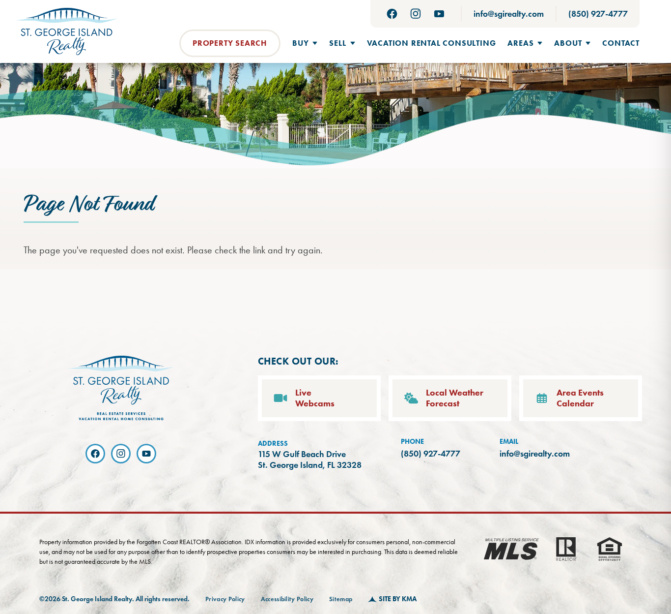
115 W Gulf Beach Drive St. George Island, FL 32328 (310, 460)
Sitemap (340, 599)
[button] (304, 43)
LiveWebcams (315, 398)
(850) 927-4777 (598, 13)
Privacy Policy (225, 599)
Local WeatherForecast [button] (454, 398)
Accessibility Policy (287, 599)
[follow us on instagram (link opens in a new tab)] (415, 14)
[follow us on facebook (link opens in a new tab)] (392, 14)
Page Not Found (88, 205)
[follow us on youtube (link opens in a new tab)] (439, 14)
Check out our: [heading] (298, 361)
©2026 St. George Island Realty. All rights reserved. (114, 599)
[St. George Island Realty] (66, 31)
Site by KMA (398, 599)
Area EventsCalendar (580, 398)
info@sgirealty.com (509, 13)
